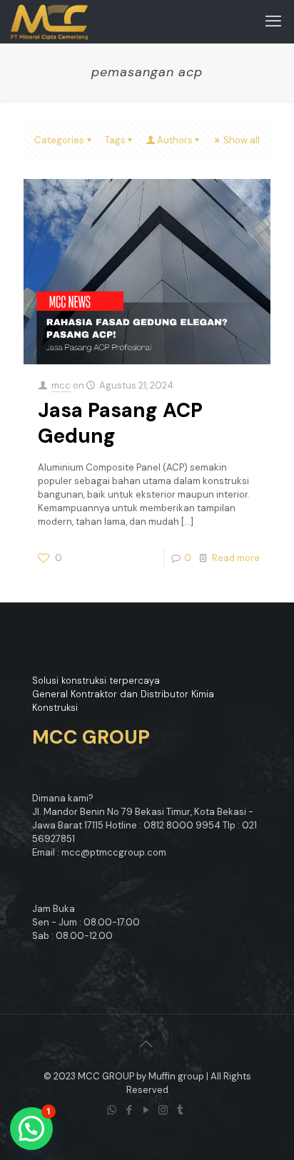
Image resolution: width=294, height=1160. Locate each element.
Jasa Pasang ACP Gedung (120, 423)
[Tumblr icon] (181, 1110)
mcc (61, 385)
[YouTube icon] (147, 1110)
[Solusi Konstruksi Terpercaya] (49, 21)
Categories (59, 140)
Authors (175, 140)
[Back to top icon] (147, 1044)
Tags (115, 140)
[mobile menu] (275, 21)
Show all (241, 140)
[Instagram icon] (164, 1110)
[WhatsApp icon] (112, 1110)
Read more (236, 558)
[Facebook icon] (129, 1110)
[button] (31, 1128)
